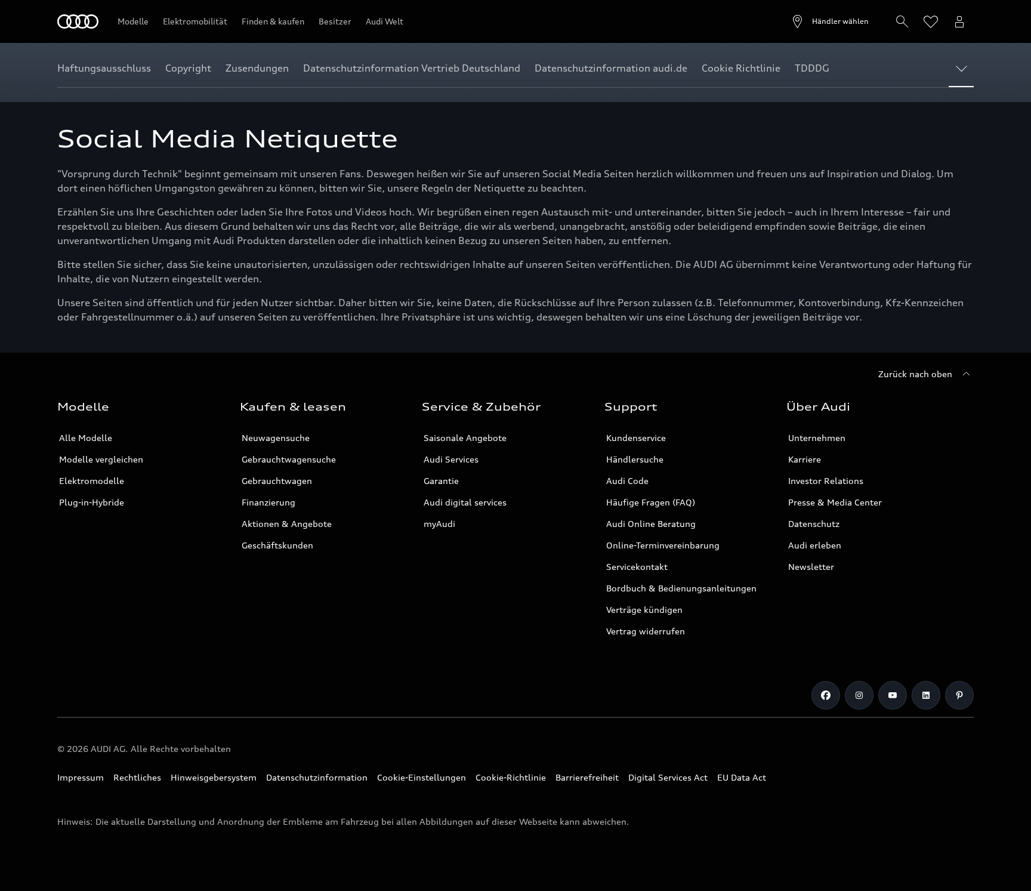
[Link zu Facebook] (825, 695)
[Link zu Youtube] (892, 695)
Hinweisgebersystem (214, 777)
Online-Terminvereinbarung (663, 545)
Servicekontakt (637, 567)
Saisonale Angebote (465, 438)
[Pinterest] (959, 695)
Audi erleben (814, 545)
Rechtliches (137, 777)
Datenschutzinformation (317, 777)
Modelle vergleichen (101, 459)
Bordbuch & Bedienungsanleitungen (681, 588)
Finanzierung (268, 502)
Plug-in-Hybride (91, 502)
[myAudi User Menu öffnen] (959, 21)
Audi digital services (465, 502)
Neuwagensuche (276, 438)
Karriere (804, 459)
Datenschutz (813, 524)
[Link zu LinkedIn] (926, 695)
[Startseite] (77, 21)
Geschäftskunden (277, 545)
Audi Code (627, 481)
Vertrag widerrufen (645, 631)
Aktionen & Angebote (287, 524)
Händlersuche (634, 459)
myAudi (439, 524)
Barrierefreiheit (587, 777)
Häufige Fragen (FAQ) (650, 502)
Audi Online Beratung (651, 524)
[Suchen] (902, 21)
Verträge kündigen (644, 610)
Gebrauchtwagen (277, 481)
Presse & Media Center (835, 502)
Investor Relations (825, 481)
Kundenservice (636, 438)
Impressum (80, 777)
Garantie (441, 481)
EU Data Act (741, 777)
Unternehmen (816, 438)
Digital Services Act (668, 777)
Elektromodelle (91, 481)
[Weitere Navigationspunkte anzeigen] (964, 68)
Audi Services (451, 459)
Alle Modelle (85, 438)
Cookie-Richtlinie (511, 777)
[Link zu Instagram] (859, 695)
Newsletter (811, 567)
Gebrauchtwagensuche (289, 459)
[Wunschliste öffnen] (930, 21)
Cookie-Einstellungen (421, 777)
